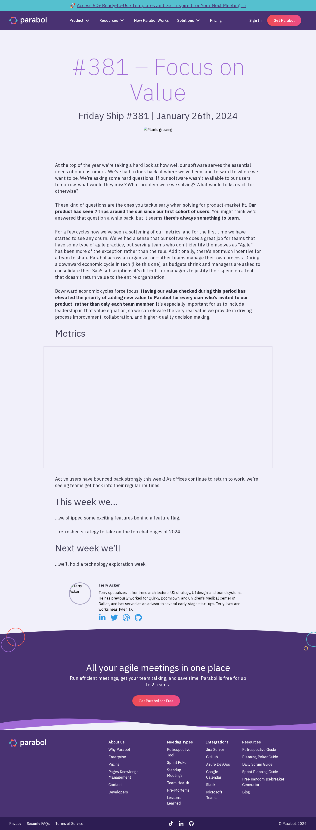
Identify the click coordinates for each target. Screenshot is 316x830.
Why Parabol (119, 749)
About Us (116, 742)
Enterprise (117, 757)
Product (77, 20)
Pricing (114, 764)
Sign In (255, 20)
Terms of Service (69, 823)
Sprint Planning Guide (260, 771)
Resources (108, 20)
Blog (246, 792)
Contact (115, 784)
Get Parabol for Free (156, 701)
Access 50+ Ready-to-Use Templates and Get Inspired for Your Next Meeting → (161, 5)
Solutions (185, 20)
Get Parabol (284, 20)
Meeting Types (180, 742)
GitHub (212, 757)
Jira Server (215, 749)
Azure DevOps (218, 764)
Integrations (217, 742)
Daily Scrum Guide (257, 764)
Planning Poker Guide (260, 757)
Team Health (178, 782)
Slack (210, 784)
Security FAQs (38, 823)
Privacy (15, 823)
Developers (118, 792)
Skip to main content (18, 3)
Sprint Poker (177, 762)
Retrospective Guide (259, 749)
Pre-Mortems (178, 790)
